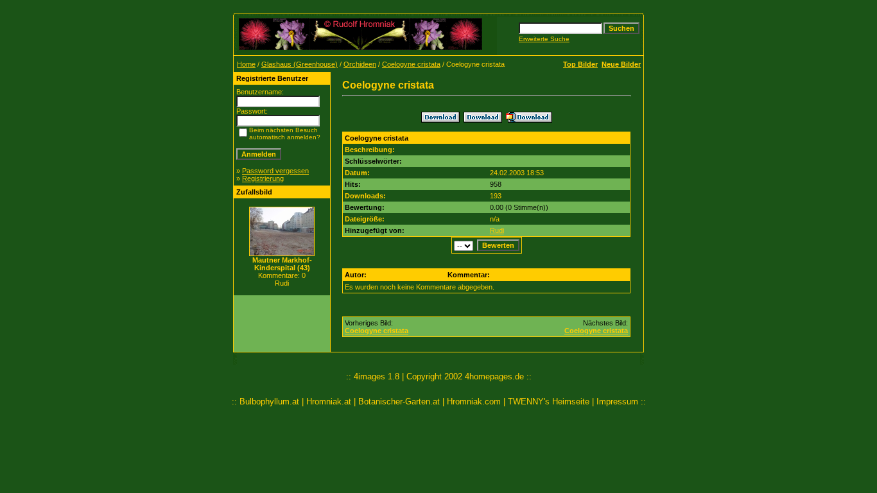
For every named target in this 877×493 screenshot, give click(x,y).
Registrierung (263, 178)
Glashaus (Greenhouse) (299, 64)
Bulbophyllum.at (269, 401)
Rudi (497, 230)
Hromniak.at (328, 401)
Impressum (617, 401)
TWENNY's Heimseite (548, 401)
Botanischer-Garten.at (399, 401)
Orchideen (359, 64)
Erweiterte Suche (544, 38)
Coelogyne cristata (411, 64)
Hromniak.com (474, 401)
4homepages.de (494, 376)
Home (246, 64)
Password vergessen (275, 171)
